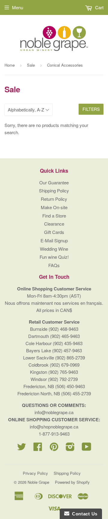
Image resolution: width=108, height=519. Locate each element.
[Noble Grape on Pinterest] (54, 448)
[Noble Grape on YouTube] (86, 448)
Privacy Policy (35, 473)
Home (9, 65)
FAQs (54, 265)
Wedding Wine (54, 249)
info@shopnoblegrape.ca (54, 426)
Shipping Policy (54, 190)
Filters (91, 109)
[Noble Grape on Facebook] (37, 448)
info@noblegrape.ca (54, 412)
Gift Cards (54, 232)
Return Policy (54, 199)
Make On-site (54, 207)
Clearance (54, 224)
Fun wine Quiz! (54, 257)
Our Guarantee (54, 182)
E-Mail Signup (54, 240)
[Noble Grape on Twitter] (21, 448)
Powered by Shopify (72, 482)
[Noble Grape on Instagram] (70, 448)
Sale (31, 65)
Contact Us (83, 513)
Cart (99, 7)
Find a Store (54, 215)
